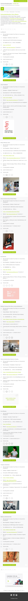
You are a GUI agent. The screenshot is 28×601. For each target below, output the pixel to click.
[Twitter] (11, 595)
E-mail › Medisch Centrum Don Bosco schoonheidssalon (13, 319)
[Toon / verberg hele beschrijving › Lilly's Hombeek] (15, 103)
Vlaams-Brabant (6, 311)
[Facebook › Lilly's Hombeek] (7, 117)
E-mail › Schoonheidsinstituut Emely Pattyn (11, 211)
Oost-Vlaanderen (6, 148)
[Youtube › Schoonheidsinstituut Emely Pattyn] (12, 231)
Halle (11, 311)
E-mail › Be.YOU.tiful (7, 269)
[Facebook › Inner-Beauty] (7, 444)
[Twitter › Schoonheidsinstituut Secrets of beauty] (4, 392)
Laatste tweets (6, 438)
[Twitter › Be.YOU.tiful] (4, 285)
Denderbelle (12, 262)
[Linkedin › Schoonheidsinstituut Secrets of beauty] (9, 392)
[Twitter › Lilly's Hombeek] (4, 117)
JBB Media (13, 598)
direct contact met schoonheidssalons (19, 21)
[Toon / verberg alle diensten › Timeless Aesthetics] (15, 488)
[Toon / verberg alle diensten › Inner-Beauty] (15, 433)
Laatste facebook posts (8, 59)
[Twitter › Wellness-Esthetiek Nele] (4, 549)
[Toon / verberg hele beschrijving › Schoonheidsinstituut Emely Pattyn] (15, 217)
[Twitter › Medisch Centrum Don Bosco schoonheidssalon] (4, 338)
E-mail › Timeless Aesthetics (8, 477)
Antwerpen (5, 37)
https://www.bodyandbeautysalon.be (13, 158)
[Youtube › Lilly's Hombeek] (12, 117)
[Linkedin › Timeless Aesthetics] (9, 498)
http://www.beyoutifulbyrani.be (12, 272)
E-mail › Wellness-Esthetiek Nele (9, 529)
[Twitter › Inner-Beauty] (4, 444)
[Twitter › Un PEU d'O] (4, 64)
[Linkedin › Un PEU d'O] (9, 64)
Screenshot (18, 47)
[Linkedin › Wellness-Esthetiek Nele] (9, 549)
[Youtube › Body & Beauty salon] (12, 175)
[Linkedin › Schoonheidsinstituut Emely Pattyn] (9, 231)
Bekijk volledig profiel (9, 80)
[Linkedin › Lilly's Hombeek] (9, 117)
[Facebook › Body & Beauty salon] (7, 175)
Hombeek (9, 90)
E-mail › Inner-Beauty (7, 424)
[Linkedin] (16, 595)
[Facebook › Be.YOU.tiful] (7, 285)
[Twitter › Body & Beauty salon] (4, 175)
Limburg (4, 470)
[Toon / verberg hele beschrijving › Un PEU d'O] (15, 50)
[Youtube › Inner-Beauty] (12, 444)
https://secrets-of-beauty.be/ (12, 374)
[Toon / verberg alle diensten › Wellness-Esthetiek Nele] (15, 538)
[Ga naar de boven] (26, 80)
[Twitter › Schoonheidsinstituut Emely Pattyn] (4, 231)
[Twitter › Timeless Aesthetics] (4, 498)
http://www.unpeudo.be (11, 47)
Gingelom (8, 470)
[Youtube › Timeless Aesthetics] (12, 498)
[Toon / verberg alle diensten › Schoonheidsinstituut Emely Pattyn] (15, 220)
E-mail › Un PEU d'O (7, 45)
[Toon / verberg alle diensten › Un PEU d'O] (15, 54)
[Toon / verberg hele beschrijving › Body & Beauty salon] (15, 161)
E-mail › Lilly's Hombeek (7, 97)
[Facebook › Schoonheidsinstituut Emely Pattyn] (7, 231)
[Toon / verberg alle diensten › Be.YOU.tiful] (15, 277)
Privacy (16, 598)
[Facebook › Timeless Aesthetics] (7, 498)
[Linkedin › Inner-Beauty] (9, 444)
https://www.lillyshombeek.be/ (12, 100)
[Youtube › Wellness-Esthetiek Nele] (12, 549)
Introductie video (17, 225)
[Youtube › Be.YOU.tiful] (12, 285)
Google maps (15, 37)
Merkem (11, 204)
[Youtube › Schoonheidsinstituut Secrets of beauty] (12, 392)
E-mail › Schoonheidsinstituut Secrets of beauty (12, 372)
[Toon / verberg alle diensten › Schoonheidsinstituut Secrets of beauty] (15, 381)
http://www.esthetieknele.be (12, 532)
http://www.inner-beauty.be (11, 426)
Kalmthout (10, 37)
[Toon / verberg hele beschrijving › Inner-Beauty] (15, 429)
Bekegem (12, 522)
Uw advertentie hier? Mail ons (14, 586)
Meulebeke (12, 364)
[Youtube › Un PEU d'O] (12, 64)
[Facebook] (14, 595)
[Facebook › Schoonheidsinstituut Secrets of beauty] (7, 392)
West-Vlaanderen (6, 204)
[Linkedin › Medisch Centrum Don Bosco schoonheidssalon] (9, 338)
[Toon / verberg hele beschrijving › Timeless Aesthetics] (15, 484)
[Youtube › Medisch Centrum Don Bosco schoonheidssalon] (12, 338)
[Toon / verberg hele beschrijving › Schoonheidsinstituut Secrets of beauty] (15, 377)
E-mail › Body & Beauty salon (8, 155)
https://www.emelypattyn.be (12, 214)
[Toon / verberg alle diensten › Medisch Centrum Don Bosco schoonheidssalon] (15, 327)
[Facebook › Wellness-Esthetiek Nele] (7, 549)
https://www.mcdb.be (10, 321)
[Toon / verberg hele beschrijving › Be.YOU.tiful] (15, 274)
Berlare (11, 148)
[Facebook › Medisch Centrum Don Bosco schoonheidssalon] (7, 338)
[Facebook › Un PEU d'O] (7, 64)
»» (14, 29)
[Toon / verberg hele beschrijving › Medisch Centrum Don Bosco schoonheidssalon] (15, 324)
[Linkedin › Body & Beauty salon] (9, 175)
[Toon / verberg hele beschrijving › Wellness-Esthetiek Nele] (15, 535)
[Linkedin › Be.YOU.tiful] (9, 285)
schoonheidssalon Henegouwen (15, 18)
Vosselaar (10, 416)
